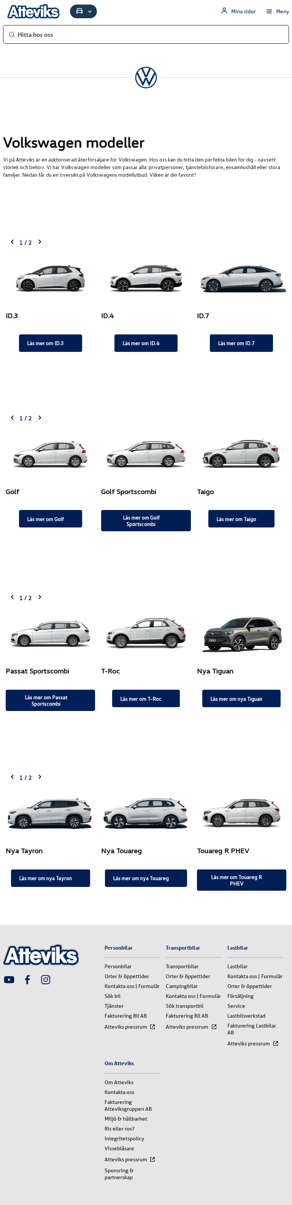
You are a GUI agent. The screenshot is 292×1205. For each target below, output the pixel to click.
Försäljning (240, 996)
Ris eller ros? (120, 1128)
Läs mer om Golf (45, 519)
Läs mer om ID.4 (140, 343)
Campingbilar (182, 986)
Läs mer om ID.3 (45, 343)
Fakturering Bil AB (126, 1015)
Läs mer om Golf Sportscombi (141, 520)
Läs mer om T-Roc (141, 698)
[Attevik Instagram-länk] (46, 980)
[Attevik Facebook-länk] (27, 980)
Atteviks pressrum (126, 1026)
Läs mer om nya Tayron (45, 878)
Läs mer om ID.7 (236, 343)
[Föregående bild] (12, 242)
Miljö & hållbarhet (126, 1118)
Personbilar (118, 966)
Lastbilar (237, 966)
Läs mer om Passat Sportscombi (46, 700)
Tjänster (114, 1005)
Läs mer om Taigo (236, 519)
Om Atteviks (119, 1082)
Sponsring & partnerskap (119, 1174)
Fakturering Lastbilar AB (251, 1029)
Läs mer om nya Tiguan (236, 698)
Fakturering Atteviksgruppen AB (128, 1105)
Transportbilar (182, 966)
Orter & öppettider (127, 976)
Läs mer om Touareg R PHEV (236, 880)
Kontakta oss (119, 1092)
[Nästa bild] (39, 242)
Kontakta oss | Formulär (132, 986)
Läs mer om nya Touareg (141, 878)
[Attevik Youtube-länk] (9, 980)
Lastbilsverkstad (246, 1015)
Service (236, 1005)
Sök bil (113, 996)
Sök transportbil (184, 1005)
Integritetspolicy (124, 1138)
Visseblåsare (119, 1148)
